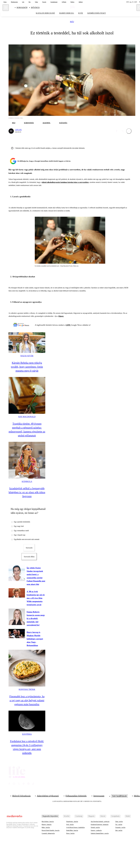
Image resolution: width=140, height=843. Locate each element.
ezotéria (27, 734)
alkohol (46, 123)
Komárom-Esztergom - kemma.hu (99, 824)
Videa (36, 2)
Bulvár (103, 816)
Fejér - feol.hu (70, 824)
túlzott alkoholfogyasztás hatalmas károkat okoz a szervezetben (65, 182)
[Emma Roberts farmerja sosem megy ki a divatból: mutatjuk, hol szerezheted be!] (17, 617)
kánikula (27, 481)
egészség (63, 123)
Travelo (44, 2)
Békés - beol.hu (46, 827)
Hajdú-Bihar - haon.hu (72, 830)
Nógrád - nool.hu (95, 827)
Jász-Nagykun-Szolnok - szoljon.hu (100, 821)
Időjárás (35, 7)
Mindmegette (14, 2)
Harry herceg (66, 13)
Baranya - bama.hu (46, 824)
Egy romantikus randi (21, 530)
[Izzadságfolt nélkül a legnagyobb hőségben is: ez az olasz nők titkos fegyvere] (27, 460)
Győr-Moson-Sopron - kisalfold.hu (75, 827)
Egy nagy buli (19, 526)
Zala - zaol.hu (118, 830)
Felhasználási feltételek (76, 795)
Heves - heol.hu (70, 833)
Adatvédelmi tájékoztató (48, 795)
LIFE (68, 325)
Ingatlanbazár (54, 2)
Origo (5, 2)
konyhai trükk (27, 689)
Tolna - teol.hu (119, 821)
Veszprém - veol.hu (120, 827)
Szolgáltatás (115, 816)
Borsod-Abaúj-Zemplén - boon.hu (50, 830)
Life (23, 2)
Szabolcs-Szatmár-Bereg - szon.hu (100, 833)
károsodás (29, 123)
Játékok (81, 2)
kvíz (80, 13)
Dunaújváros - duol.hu (72, 821)
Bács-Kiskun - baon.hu (48, 821)
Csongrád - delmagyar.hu (48, 833)
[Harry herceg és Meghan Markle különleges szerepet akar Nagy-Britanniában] (17, 633)
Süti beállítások (119, 796)
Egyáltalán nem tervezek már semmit (26, 539)
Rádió (128, 816)
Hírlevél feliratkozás (21, 795)
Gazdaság (78, 816)
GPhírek (64, 2)
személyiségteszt (96, 13)
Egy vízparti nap (19, 535)
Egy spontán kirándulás (22, 522)
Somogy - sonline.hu (96, 830)
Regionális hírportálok (50, 816)
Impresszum (98, 795)
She (30, 2)
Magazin (91, 816)
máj (72, 22)
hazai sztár (26, 356)
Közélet (66, 816)
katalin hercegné (45, 13)
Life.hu (18, 130)
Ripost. (61, 316)
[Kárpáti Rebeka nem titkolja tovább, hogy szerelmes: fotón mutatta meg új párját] (27, 342)
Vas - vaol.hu (118, 824)
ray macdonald (27, 417)
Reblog (72, 2)
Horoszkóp (22, 7)
